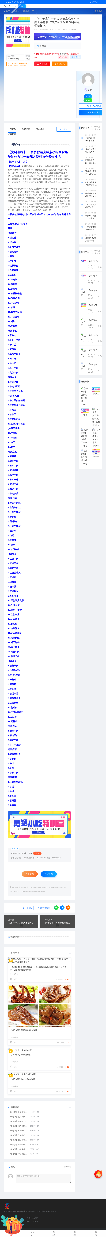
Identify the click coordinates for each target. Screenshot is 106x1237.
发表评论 (12, 134)
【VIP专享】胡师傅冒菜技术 (17, 1140)
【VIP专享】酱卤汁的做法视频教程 (94, 275)
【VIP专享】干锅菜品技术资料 (17, 1135)
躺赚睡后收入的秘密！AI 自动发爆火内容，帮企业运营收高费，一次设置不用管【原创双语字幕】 (91, 194)
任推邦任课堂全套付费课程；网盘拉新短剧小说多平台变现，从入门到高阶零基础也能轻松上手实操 (90, 217)
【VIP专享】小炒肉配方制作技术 (94, 335)
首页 (8, 11)
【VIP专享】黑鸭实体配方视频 (23, 1030)
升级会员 (73, 37)
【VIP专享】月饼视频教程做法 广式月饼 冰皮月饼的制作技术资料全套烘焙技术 (57, 922)
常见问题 (26, 128)
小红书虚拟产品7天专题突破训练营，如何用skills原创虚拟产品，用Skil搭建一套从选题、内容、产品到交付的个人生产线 (91, 206)
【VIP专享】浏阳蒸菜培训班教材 (94, 320)
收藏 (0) (77, 57)
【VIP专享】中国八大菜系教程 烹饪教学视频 (94, 349)
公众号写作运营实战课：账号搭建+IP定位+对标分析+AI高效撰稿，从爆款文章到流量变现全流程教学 (91, 150)
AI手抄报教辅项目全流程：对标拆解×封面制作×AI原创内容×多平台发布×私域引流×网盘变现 (90, 228)
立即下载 (43, 64)
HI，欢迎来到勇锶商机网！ (16, 2)
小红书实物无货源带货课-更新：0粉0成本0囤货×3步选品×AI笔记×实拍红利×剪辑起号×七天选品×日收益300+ (91, 183)
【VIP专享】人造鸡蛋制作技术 (21, 922)
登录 (22, 6)
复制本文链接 (45, 908)
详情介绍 (12, 128)
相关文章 (40, 128)
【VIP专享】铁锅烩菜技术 (94, 364)
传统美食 (26, 11)
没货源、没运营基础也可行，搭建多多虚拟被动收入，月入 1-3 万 (90, 172)
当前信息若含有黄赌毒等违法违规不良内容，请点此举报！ (18, 65)
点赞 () (64, 57)
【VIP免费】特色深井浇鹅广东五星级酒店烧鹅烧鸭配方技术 (17, 1149)
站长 (37, 29)
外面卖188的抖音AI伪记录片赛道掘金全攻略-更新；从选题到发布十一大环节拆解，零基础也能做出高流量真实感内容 (90, 239)
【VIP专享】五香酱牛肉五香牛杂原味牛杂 (17, 1130)
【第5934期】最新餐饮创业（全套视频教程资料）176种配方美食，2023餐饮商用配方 (38, 968)
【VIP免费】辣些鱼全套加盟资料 (17, 1144)
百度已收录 (73, 29)
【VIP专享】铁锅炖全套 (20, 1054)
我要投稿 (98, 11)
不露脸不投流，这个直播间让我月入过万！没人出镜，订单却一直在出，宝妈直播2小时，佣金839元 (90, 161)
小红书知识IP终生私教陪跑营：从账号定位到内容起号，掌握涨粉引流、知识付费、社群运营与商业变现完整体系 (90, 139)
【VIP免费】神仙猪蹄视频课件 (17, 1154)
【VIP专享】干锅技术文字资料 (94, 260)
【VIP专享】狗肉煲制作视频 (22, 1079)
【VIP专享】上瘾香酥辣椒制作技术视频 (94, 305)
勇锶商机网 (15, 887)
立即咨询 (63, 129)
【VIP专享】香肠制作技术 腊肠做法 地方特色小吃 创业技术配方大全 (94, 290)
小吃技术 (16, 11)
